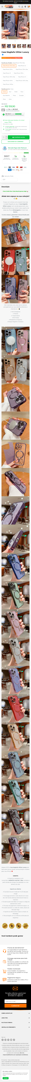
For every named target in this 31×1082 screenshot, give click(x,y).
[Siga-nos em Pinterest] (8, 1040)
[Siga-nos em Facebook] (3, 1040)
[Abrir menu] (2, 6)
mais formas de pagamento (12, 110)
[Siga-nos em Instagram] (5, 1040)
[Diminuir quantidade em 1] (6, 138)
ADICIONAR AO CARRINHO (15, 141)
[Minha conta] (22, 6)
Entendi (5, 1078)
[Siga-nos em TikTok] (14, 1040)
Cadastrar (15, 1006)
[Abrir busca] (19, 6)
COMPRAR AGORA (19, 137)
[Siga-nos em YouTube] (11, 1040)
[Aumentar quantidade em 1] (6, 136)
